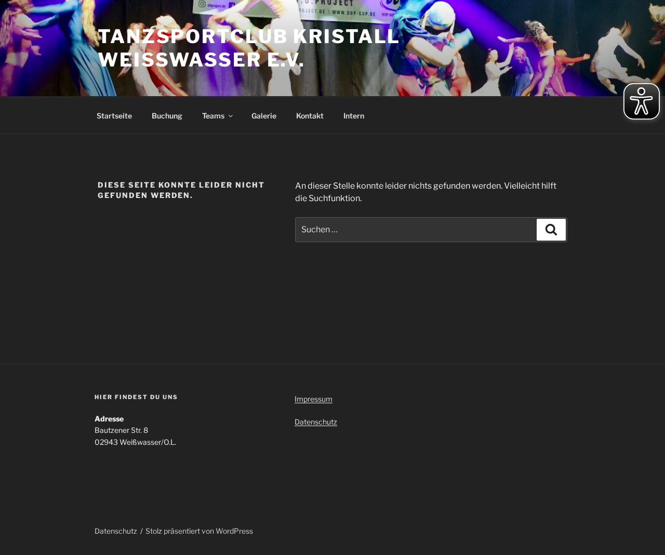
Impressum (313, 398)
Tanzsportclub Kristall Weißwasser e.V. (249, 48)
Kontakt (310, 115)
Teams (213, 115)
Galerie (263, 115)
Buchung (167, 115)
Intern (353, 115)
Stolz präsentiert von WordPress (199, 530)
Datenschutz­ (316, 421)
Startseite (114, 115)
